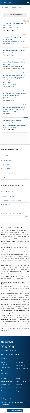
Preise (3, 370)
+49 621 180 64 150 (9, 350)
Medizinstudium (21, 365)
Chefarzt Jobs (5, 391)
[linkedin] (13, 346)
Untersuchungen (21, 382)
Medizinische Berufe (22, 368)
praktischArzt (4, 7)
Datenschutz (23, 402)
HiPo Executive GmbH (10, 84)
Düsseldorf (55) (7, 160)
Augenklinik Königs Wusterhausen (13, 66)
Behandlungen (20, 388)
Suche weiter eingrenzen (15, 14)
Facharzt (13, 7)
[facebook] (9, 346)
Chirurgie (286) (6, 204)
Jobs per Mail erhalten (16, 410)
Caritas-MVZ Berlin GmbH (11, 28)
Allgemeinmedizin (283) (9, 196)
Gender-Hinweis (5, 404)
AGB (16, 402)
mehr (26, 180)
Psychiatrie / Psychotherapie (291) (12, 200)
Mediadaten (4, 373)
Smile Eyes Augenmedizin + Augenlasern (15, 41)
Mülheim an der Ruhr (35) (9, 173)
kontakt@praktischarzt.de (11, 354)
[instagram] (6, 346)
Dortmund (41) (6, 164)
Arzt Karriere (19, 362)
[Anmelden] (24, 2)
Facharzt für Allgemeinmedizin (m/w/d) (14, 50)
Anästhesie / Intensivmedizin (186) (12, 213)
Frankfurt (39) (6, 168)
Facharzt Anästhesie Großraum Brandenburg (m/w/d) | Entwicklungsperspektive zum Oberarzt (14, 123)
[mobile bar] (28, 2)
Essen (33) (5, 177)
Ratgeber (19, 391)
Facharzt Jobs (5, 385)
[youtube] (2, 346)
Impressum (4, 402)
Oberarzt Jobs (5, 388)
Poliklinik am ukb (8, 53)
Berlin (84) (5, 156)
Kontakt (11, 402)
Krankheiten (19, 385)
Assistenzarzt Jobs (6, 382)
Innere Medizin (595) (8, 191)
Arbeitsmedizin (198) (8, 209)
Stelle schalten (5, 367)
